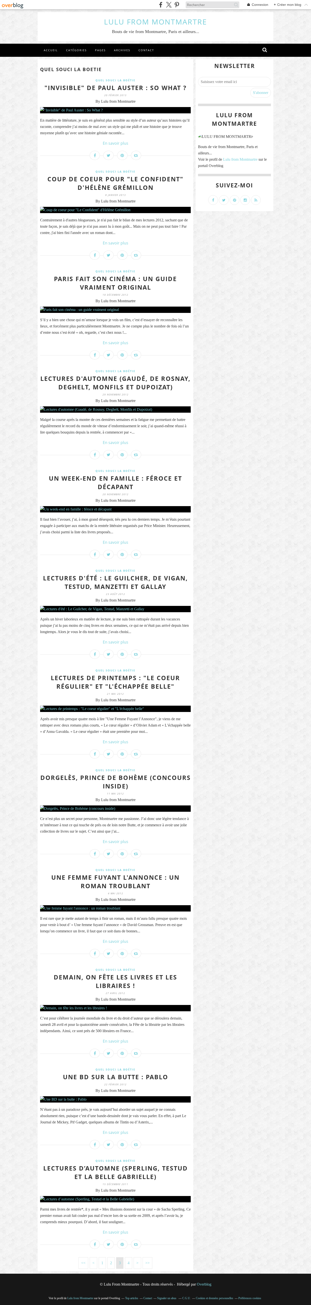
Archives (122, 50)
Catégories (76, 50)
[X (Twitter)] (169, 5)
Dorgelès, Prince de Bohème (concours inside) (115, 781)
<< (83, 1263)
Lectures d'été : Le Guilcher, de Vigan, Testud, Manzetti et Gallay (115, 582)
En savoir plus (115, 143)
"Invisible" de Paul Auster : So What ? (115, 88)
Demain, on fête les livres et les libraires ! (115, 981)
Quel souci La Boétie (115, 80)
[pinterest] (177, 5)
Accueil (51, 50)
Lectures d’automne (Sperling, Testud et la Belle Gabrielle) (115, 1172)
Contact (146, 50)
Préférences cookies (249, 1298)
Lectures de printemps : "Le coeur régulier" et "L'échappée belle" (115, 682)
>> (147, 1263)
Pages (100, 50)
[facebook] (161, 5)
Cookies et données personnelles (214, 1298)
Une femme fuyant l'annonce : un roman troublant (115, 881)
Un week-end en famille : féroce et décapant (115, 482)
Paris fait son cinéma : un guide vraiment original (115, 283)
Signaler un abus (167, 1298)
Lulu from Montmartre (240, 159)
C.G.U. (186, 1298)
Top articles (131, 1298)
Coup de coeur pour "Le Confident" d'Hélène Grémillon (115, 183)
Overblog (204, 1284)
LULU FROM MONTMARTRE (155, 22)
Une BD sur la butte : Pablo (115, 1077)
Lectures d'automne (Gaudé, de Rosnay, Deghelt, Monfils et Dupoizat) (115, 382)
